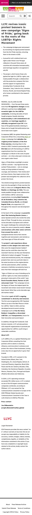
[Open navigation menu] (3, 16)
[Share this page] (29, 16)
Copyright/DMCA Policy (10, 512)
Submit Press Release (9, 508)
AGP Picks (4, 3)
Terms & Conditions (24, 508)
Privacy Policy (24, 512)
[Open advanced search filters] (25, 16)
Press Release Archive (19, 504)
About (8, 504)
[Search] (21, 16)
